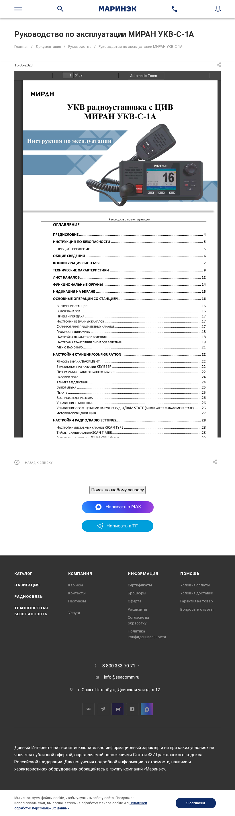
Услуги (74, 613)
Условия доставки (196, 593)
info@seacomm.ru (121, 677)
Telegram (103, 709)
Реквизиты (137, 609)
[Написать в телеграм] (117, 530)
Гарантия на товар (196, 601)
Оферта (134, 601)
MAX (147, 709)
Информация (143, 573)
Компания (80, 573)
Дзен (132, 709)
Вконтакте (88, 709)
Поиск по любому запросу (117, 489)
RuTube (117, 709)
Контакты (77, 593)
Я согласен (195, 803)
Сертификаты (140, 585)
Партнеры (77, 601)
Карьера (75, 585)
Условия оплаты (195, 585)
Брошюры (137, 593)
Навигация (27, 585)
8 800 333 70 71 (118, 666)
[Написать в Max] (118, 507)
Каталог (23, 573)
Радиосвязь (28, 596)
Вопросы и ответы (197, 609)
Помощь (189, 573)
